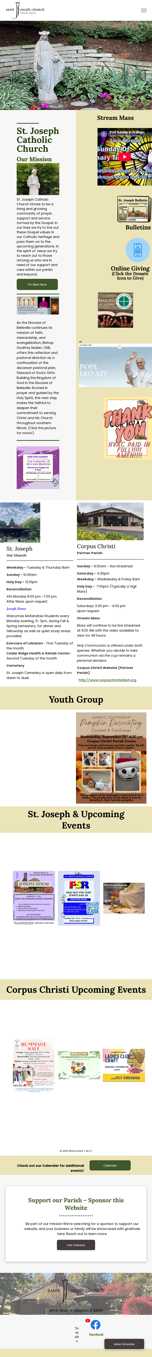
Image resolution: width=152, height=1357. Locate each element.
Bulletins (138, 227)
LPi (90, 1151)
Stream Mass (115, 117)
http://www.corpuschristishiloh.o (106, 680)
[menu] (144, 10)
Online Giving (130, 268)
